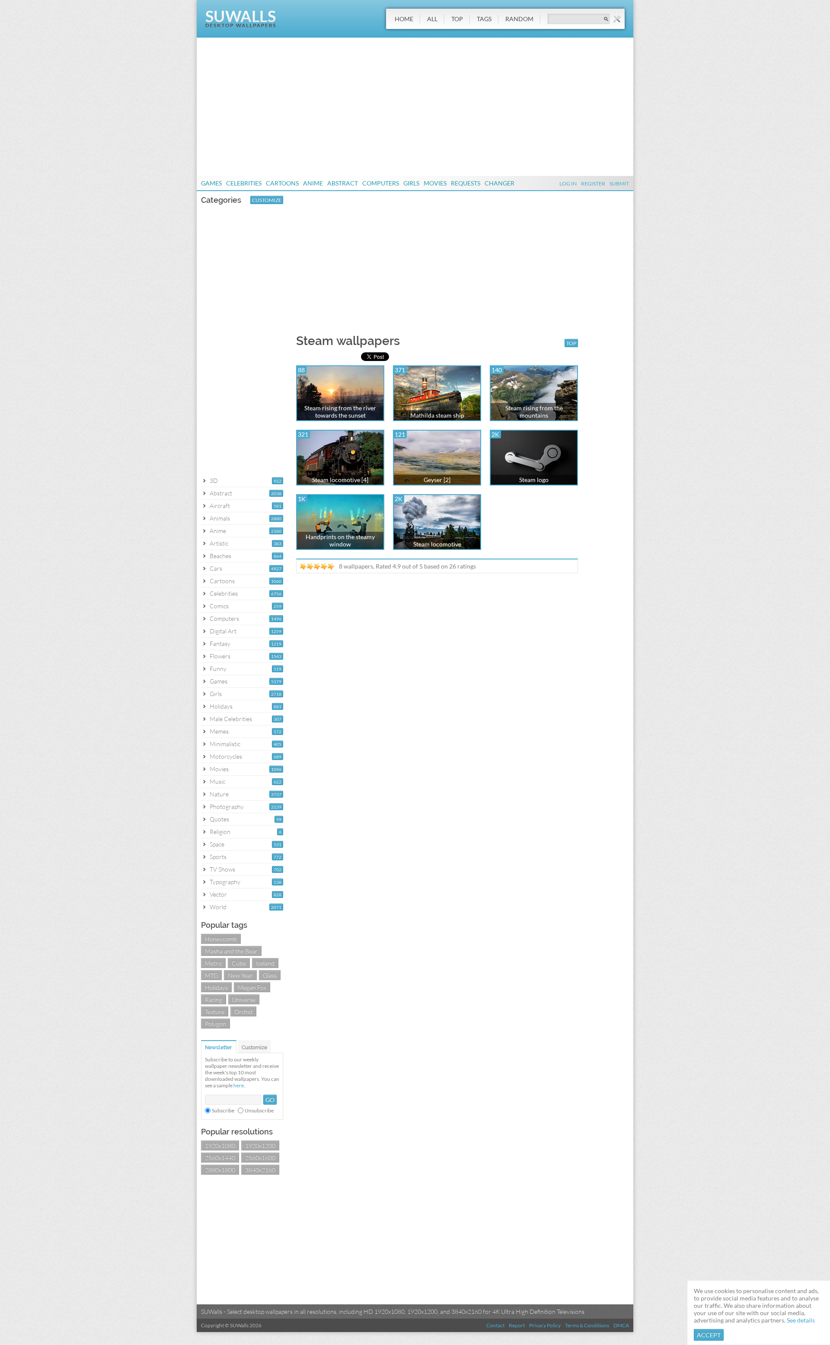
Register (593, 183)
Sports (218, 856)
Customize (266, 200)
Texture (214, 1011)
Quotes (219, 819)
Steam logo (534, 479)
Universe (243, 999)
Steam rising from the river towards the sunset (340, 411)
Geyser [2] (437, 479)
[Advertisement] (415, 106)
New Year (240, 975)
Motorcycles (226, 756)
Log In (568, 183)
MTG (211, 975)
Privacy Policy (545, 1325)
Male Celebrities (231, 718)
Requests (465, 183)
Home (404, 18)
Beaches (220, 555)
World (218, 907)
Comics (219, 606)
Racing (213, 999)
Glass (270, 975)
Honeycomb (221, 938)
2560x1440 (220, 1157)
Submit (619, 183)
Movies (435, 183)
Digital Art (223, 631)
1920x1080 (220, 1145)
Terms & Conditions (587, 1325)
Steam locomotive (437, 544)
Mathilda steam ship (437, 415)
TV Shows (222, 869)
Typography (225, 881)
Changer (499, 183)
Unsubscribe (259, 1110)
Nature (219, 794)
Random (519, 18)
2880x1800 (220, 1169)
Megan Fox (252, 987)
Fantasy (220, 643)
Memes (219, 731)
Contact (495, 1325)
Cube (239, 963)
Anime (313, 183)
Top (457, 18)
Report (517, 1325)
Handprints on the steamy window (340, 540)
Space (217, 844)
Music (217, 781)
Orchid (243, 1011)
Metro (213, 963)
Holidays (221, 706)
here (238, 1085)
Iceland (265, 963)
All (432, 18)
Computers (380, 183)
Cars (216, 568)
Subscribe (223, 1110)
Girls (411, 183)
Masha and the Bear (231, 951)
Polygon (215, 1023)
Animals (220, 518)
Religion (220, 831)
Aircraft (220, 505)
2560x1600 (260, 1157)
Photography (227, 806)
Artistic (219, 543)
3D (214, 480)
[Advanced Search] (616, 19)
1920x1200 (260, 1145)
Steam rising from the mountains (534, 411)
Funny (218, 668)
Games (211, 183)
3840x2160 (260, 1169)
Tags (484, 18)
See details (801, 1320)
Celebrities (244, 183)
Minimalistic (225, 744)
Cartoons (282, 183)
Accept (709, 1335)
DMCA (621, 1325)
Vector (218, 894)
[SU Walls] (240, 25)
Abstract (342, 183)
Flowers (220, 656)
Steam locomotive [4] (340, 479)
